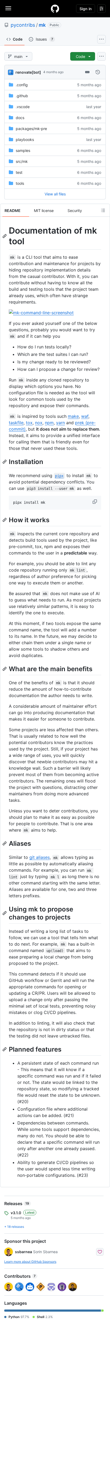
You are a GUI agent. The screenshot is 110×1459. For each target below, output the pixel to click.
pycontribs (23, 25)
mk (42, 25)
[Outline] (103, 210)
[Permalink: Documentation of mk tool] (5, 236)
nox (38, 422)
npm (49, 422)
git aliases (39, 857)
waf (84, 416)
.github (22, 95)
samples (23, 150)
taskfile (16, 422)
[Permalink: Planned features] (5, 1049)
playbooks (25, 139)
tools (20, 183)
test (19, 172)
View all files (55, 194)
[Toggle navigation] (8, 8)
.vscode (23, 106)
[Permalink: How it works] (5, 520)
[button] (95, 501)
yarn (60, 422)
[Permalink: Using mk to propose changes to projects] (5, 913)
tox (29, 422)
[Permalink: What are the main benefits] (5, 669)
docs (20, 117)
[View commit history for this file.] (97, 72)
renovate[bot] (28, 72)
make (73, 416)
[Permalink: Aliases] (5, 843)
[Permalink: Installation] (5, 461)
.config (22, 84)
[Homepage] (55, 8)
